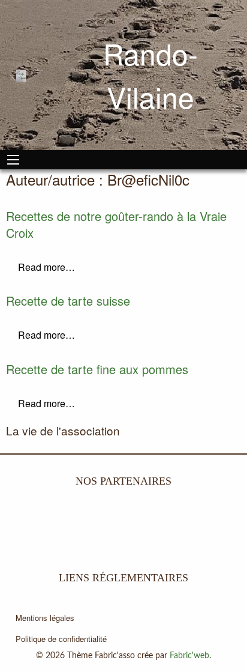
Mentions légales (45, 617)
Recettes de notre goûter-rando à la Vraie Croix (116, 224)
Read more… (46, 267)
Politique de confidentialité (61, 638)
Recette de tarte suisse (68, 300)
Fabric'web (189, 656)
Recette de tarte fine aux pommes (97, 369)
